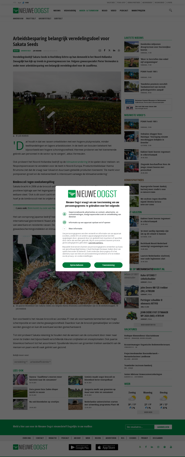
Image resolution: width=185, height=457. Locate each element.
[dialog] (93, 228)
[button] (92, 229)
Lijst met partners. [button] (95, 243)
